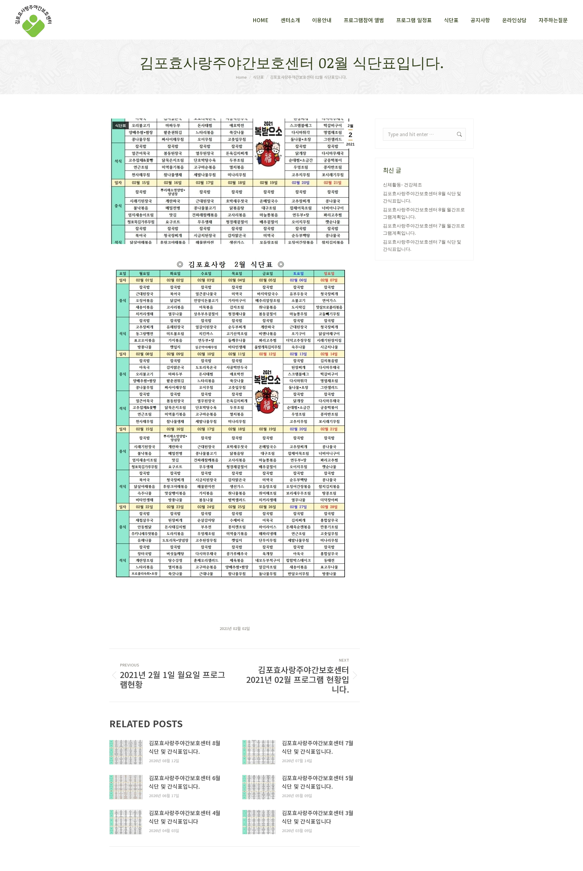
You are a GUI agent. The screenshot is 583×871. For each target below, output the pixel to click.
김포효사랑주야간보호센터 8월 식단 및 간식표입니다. (184, 747)
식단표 (120, 125)
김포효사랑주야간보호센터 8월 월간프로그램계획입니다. (424, 213)
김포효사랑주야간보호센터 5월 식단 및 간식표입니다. (317, 782)
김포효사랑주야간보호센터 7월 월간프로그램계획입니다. (424, 229)
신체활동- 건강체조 (402, 184)
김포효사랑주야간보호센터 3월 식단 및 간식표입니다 (317, 817)
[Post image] (126, 752)
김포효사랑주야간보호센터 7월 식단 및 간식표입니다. (317, 747)
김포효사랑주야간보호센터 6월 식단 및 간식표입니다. (184, 782)
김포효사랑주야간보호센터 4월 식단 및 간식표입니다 (184, 817)
